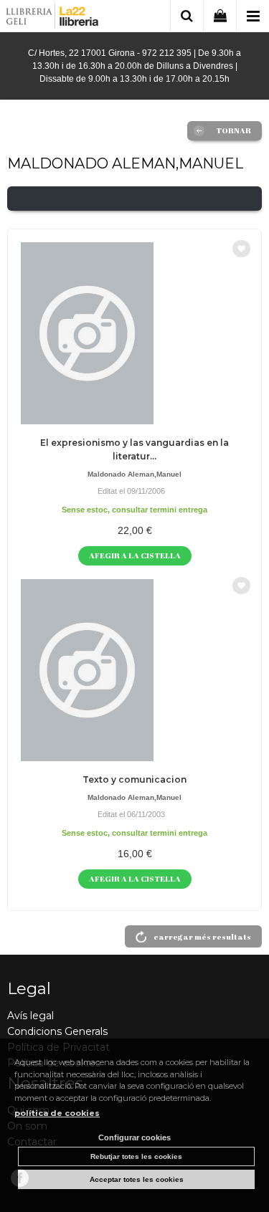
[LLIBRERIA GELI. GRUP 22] (53, 18)
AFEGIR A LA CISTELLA (135, 555)
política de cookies (57, 1113)
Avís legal (30, 1015)
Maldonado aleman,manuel (134, 474)
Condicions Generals (57, 1031)
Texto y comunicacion (134, 779)
